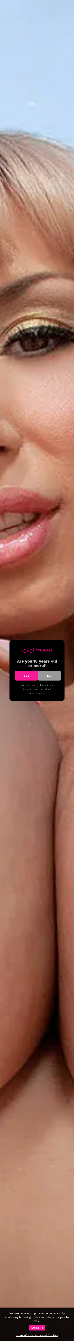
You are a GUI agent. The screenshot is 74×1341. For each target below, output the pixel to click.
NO (49, 675)
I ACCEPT (37, 1327)
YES (27, 675)
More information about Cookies (37, 1335)
